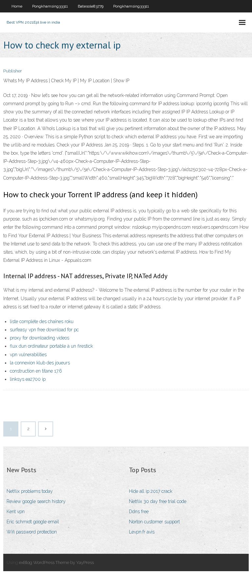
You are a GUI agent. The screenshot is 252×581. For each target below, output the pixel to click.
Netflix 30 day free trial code (157, 501)
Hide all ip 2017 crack (150, 491)
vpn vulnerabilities (28, 354)
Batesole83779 (90, 6)
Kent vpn (16, 511)
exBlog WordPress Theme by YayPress (56, 562)
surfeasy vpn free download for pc (44, 329)
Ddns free (139, 511)
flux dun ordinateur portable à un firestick (51, 346)
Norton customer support (154, 521)
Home (16, 6)
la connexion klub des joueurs (40, 362)
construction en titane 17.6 (36, 371)
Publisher (12, 70)
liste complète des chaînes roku (42, 321)
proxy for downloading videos (39, 337)
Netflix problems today (30, 491)
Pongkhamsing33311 (50, 6)
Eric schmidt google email (33, 521)
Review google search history (36, 501)
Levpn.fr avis (142, 531)
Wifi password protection (32, 531)
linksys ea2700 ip (28, 379)
